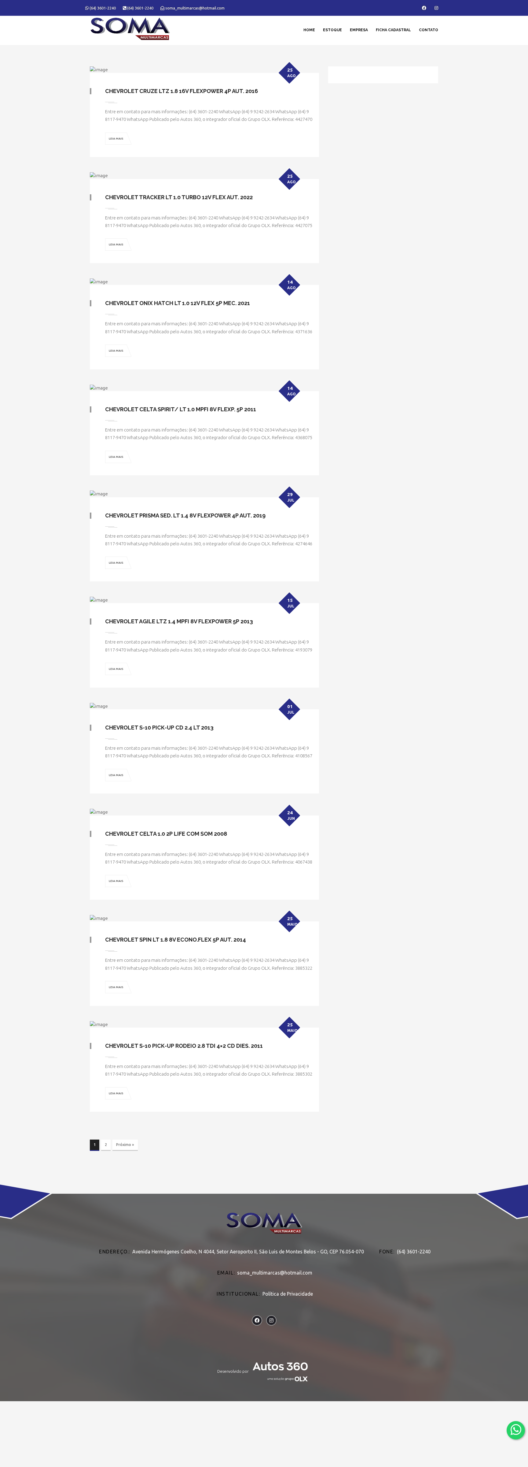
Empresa (359, 30)
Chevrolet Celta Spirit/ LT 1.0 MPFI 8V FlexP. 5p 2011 (180, 409)
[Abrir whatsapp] (516, 1430)
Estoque (332, 30)
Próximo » (125, 1145)
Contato (428, 30)
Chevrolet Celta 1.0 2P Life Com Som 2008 (166, 834)
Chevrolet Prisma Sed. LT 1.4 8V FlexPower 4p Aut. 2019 (185, 515)
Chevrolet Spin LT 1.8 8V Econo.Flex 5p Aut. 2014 (175, 939)
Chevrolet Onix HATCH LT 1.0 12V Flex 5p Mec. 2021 (177, 303)
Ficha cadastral (393, 30)
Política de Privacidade (287, 1294)
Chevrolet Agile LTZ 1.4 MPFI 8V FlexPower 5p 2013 (179, 621)
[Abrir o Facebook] (424, 8)
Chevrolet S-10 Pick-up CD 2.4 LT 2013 (159, 727)
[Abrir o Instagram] (436, 8)
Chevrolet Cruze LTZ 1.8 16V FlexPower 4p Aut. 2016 (181, 91)
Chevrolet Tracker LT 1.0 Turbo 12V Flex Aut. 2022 (179, 197)
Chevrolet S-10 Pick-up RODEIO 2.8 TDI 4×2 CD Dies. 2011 (184, 1046)
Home (309, 30)
